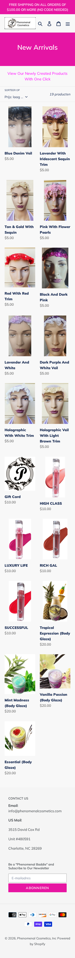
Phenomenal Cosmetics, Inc (36, 938)
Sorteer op (12, 90)
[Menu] (67, 23)
